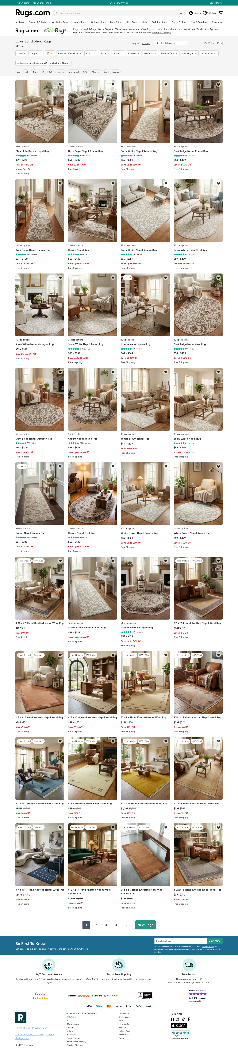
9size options (22, 146)
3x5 (105, 72)
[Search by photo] (56, 12)
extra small (74, 72)
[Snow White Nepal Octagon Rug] (39, 305)
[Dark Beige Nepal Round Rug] (198, 112)
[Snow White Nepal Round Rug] (92, 305)
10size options (128, 339)
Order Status (216, 2)
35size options (75, 146)
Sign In (197, 13)
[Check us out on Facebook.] (172, 1019)
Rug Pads (132, 22)
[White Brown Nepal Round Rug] (198, 494)
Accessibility (124, 1034)
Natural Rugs (79, 22)
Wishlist (213, 13)
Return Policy (125, 1031)
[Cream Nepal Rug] (92, 211)
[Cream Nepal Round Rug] (92, 399)
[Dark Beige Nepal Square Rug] (92, 112)
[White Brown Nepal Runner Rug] (92, 588)
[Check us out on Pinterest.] (189, 1019)
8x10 (85, 72)
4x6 (34, 72)
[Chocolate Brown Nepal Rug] (39, 112)
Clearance (217, 22)
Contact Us (124, 1013)
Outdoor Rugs (98, 22)
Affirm (70, 1031)
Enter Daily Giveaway (76, 1041)
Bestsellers (71, 1034)
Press (121, 1038)
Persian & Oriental (38, 22)
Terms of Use (22, 1027)
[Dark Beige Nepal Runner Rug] (39, 211)
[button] (21, 53)
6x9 (50, 72)
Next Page (145, 925)
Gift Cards (71, 1017)
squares (115, 72)
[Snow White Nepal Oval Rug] (198, 211)
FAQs (121, 1020)
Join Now (214, 940)
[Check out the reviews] (181, 1035)
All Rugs (19, 22)
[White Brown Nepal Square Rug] (145, 494)
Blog (69, 1020)
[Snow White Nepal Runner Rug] (145, 112)
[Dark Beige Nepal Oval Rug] (198, 305)
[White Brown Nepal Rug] (145, 399)
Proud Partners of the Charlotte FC (82, 1013)
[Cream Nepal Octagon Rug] (145, 588)
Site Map (71, 1027)
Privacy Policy (208, 946)
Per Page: (209, 43)
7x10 (42, 72)
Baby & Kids (116, 22)
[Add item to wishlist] (60, 84)
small (25, 72)
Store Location (73, 1024)
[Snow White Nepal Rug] (198, 399)
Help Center (124, 1024)
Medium (95, 72)
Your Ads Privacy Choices (29, 1034)
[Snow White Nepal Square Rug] (145, 211)
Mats (144, 22)
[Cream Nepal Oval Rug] (92, 494)
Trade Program (73, 1038)
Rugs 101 (122, 1027)
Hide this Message (161, 32)
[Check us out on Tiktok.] (183, 1019)
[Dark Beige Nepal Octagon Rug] (39, 399)
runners (60, 72)
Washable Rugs (60, 22)
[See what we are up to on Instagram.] (177, 1019)
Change (146, 43)
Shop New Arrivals (119, 2)
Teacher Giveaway (75, 1045)
